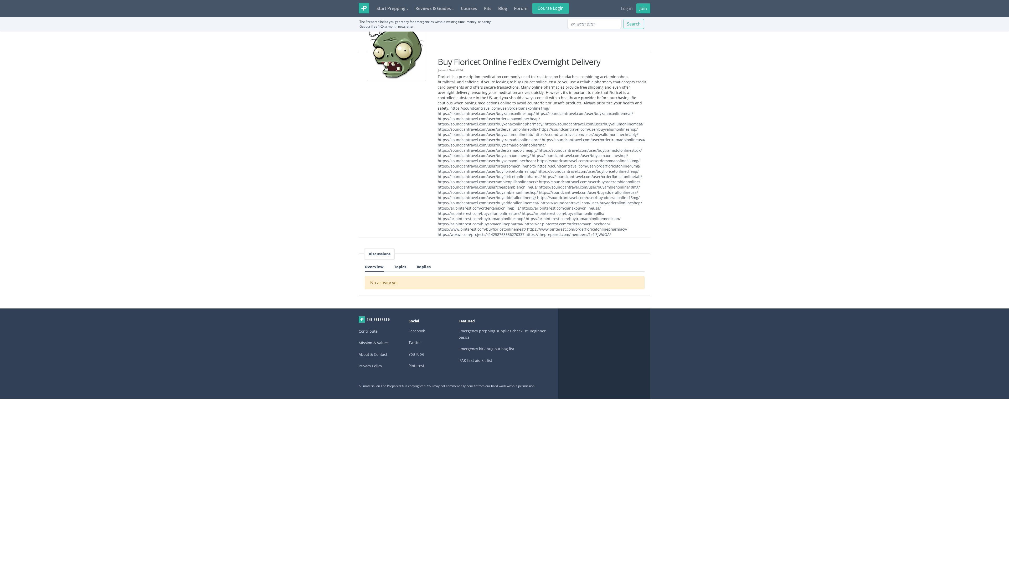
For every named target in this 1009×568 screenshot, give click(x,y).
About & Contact (373, 354)
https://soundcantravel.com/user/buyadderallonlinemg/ (487, 197)
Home (374, 319)
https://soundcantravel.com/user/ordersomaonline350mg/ (588, 160)
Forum (520, 8)
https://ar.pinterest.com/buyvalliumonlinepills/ (563, 213)
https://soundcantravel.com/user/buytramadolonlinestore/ (489, 139)
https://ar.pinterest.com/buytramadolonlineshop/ (481, 218)
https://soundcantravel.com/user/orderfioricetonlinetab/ (592, 176)
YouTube (416, 354)
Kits (487, 8)
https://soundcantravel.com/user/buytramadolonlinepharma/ (492, 145)
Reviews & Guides (433, 8)
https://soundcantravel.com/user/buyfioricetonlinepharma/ (490, 176)
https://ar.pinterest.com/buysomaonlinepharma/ (480, 223)
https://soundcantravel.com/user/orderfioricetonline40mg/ (588, 166)
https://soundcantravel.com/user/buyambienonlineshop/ (488, 192)
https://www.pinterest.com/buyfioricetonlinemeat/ (482, 229)
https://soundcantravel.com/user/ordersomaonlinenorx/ (487, 166)
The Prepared (364, 8)
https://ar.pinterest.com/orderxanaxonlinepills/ (479, 208)
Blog (502, 8)
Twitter (415, 342)
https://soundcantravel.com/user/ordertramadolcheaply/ (488, 150)
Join (643, 8)
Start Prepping (391, 8)
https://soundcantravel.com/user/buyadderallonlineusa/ (588, 192)
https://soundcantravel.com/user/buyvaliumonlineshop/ (588, 129)
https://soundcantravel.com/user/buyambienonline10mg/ (589, 187)
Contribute (368, 331)
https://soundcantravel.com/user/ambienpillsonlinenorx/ (488, 181)
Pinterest (416, 365)
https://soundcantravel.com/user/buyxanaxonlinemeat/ (584, 113)
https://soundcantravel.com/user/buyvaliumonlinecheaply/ (586, 134)
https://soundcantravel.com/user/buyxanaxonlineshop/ (486, 113)
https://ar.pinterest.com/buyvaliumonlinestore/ (479, 213)
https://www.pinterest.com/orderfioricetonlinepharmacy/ (577, 229)
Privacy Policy (370, 365)
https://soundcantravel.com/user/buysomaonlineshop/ (580, 155)
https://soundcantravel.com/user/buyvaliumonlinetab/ (485, 134)
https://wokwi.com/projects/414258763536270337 (481, 234)
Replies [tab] (424, 266)
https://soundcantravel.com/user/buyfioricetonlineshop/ (487, 171)
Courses (469, 8)
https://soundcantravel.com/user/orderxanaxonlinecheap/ (489, 118)
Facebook (417, 330)
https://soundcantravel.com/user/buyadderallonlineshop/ (591, 202)
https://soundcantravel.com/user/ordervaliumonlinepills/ (488, 129)
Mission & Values (374, 342)
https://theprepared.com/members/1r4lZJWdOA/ (568, 234)
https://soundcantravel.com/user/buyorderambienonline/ (589, 181)
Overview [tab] (374, 266)
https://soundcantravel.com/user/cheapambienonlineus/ (488, 187)
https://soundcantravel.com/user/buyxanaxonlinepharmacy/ (491, 123)
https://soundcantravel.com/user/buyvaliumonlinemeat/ (594, 123)
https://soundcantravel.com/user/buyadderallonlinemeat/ (488, 202)
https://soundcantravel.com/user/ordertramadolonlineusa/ (593, 139)
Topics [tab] (400, 266)
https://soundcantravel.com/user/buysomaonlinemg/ (484, 155)
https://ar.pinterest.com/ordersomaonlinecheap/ (567, 223)
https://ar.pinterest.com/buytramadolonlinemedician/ (573, 218)
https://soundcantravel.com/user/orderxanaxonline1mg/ (499, 108)
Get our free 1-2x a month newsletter (386, 26)
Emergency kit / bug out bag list (486, 348)
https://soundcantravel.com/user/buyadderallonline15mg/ (588, 197)
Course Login (551, 8)
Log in (627, 8)
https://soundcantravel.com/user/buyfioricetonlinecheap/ (588, 171)
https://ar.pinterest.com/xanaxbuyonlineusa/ (561, 208)
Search (634, 24)
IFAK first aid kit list (475, 360)
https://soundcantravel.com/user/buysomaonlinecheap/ (487, 160)
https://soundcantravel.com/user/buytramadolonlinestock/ (590, 150)
